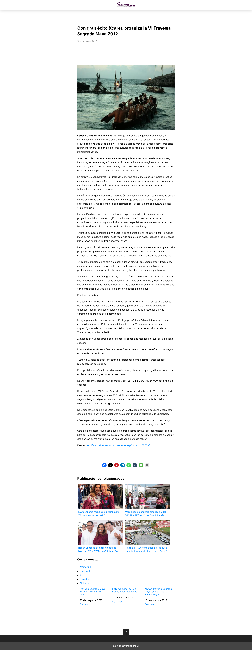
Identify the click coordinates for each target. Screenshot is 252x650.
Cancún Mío (126, 4)
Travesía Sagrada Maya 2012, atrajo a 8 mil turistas (92, 592)
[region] (126, 17)
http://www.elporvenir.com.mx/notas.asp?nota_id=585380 (118, 445)
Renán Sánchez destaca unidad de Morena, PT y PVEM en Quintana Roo (98, 549)
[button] (104, 465)
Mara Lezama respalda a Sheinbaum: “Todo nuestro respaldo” (98, 513)
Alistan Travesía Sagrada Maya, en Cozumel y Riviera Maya (158, 592)
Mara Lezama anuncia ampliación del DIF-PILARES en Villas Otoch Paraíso (145, 513)
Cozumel (117, 601)
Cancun (84, 604)
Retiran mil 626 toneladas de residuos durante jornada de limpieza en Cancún (146, 549)
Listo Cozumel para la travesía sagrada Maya (124, 590)
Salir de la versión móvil (126, 645)
